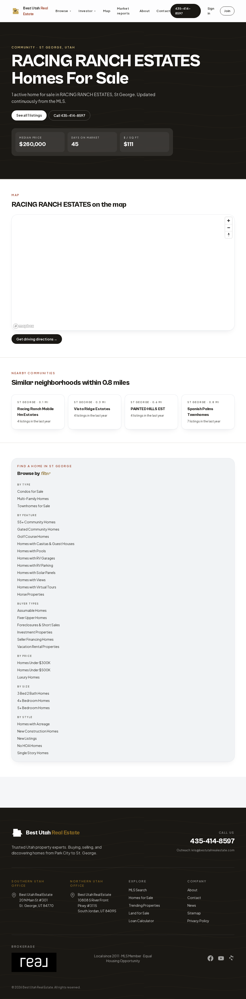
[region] (123, 272)
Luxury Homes (28, 677)
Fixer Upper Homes (32, 617)
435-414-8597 (183, 11)
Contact (163, 11)
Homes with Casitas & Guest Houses (45, 543)
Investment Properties (34, 632)
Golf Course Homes (33, 536)
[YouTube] (221, 958)
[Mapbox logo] (23, 326)
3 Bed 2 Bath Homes (33, 693)
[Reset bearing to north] (228, 234)
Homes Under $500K (33, 670)
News (191, 905)
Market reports (123, 11)
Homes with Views (31, 580)
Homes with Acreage (33, 724)
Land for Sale (139, 913)
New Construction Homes (37, 731)
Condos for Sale (30, 491)
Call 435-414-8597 (69, 115)
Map (106, 11)
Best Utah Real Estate (38, 987)
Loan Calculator (141, 921)
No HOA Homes (29, 745)
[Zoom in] (228, 220)
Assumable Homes (32, 610)
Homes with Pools (31, 551)
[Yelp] (231, 958)
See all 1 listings (29, 115)
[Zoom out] (228, 227)
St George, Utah (57, 47)
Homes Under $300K (33, 662)
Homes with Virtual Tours (36, 587)
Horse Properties (30, 594)
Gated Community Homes (38, 529)
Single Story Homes (33, 753)
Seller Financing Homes (35, 639)
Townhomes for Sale (33, 506)
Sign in (211, 11)
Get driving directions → (36, 339)
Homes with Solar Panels (36, 572)
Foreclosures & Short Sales (38, 625)
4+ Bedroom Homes (33, 700)
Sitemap (194, 913)
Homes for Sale (141, 897)
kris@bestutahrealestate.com (212, 850)
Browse (61, 11)
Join (227, 11)
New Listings (27, 738)
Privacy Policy (198, 921)
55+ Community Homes (36, 522)
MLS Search (138, 890)
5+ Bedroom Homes (33, 708)
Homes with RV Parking (35, 565)
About (145, 11)
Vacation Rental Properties (38, 646)
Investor (85, 11)
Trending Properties (144, 905)
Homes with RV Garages (36, 558)
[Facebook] (210, 958)
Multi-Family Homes (33, 498)
